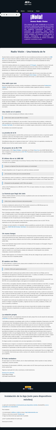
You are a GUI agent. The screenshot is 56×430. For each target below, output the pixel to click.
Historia (23, 11)
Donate (38, 11)
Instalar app (30, 11)
